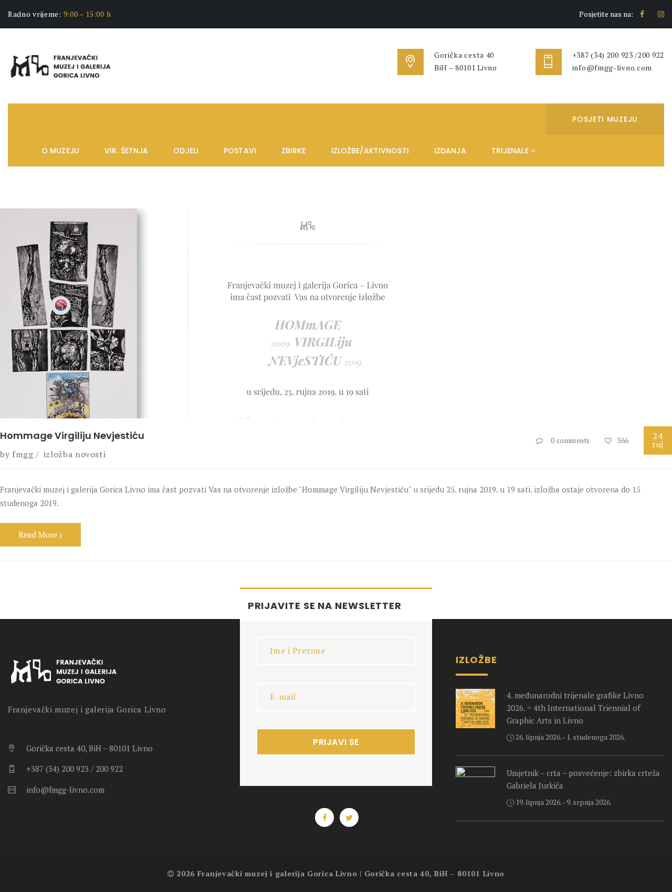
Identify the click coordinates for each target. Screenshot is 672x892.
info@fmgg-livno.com (612, 67)
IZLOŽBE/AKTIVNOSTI (370, 150)
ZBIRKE (293, 150)
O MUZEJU (60, 150)
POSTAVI (240, 150)
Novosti (90, 454)
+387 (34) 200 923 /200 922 (618, 55)
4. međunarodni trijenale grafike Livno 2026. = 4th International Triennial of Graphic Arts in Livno (575, 708)
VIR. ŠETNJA (126, 150)
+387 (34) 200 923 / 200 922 (74, 768)
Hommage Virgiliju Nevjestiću (72, 435)
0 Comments (570, 440)
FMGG (23, 454)
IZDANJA (450, 150)
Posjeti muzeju (605, 119)
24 (658, 440)
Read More (38, 534)
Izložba (58, 454)
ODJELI (185, 150)
